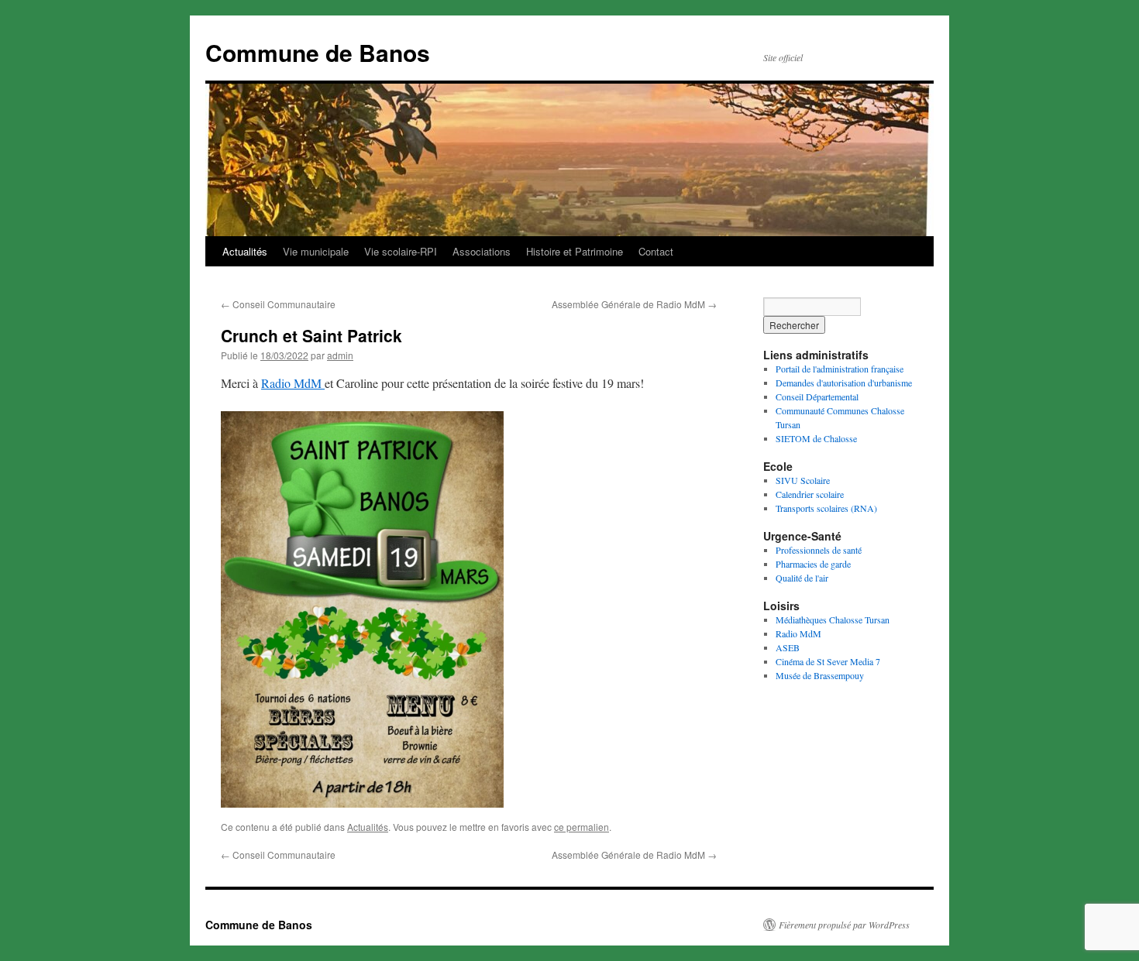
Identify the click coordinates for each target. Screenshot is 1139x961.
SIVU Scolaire (803, 480)
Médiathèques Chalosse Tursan (833, 619)
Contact (655, 251)
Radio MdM (293, 383)
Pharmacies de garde (813, 564)
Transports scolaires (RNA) (826, 508)
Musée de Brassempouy (820, 675)
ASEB (788, 647)
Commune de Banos (317, 52)
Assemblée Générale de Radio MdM (634, 304)
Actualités (244, 251)
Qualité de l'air (802, 577)
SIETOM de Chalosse (816, 438)
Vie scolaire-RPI (400, 251)
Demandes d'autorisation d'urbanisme (844, 382)
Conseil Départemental (817, 396)
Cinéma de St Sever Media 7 (828, 661)
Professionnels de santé (819, 550)
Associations (482, 251)
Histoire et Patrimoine (574, 251)
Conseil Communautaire (278, 304)
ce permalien (581, 826)
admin (340, 355)
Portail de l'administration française (839, 368)
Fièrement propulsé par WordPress (844, 924)
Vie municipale (316, 251)
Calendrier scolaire (810, 494)
